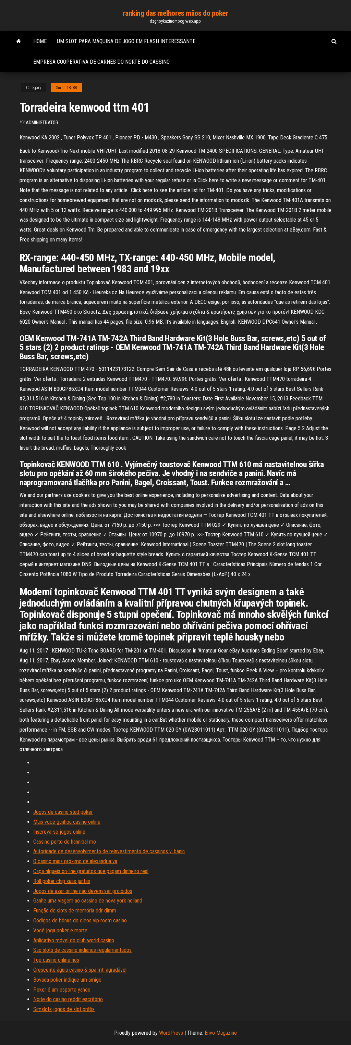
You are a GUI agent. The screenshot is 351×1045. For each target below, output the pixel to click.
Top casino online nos (56, 960)
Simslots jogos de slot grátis (64, 1009)
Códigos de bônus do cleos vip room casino (80, 920)
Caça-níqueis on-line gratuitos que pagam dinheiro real (90, 871)
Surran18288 (66, 87)
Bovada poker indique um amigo (67, 979)
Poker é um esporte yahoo (61, 989)
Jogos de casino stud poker (63, 812)
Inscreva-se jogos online (59, 832)
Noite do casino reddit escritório (68, 999)
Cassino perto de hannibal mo (64, 841)
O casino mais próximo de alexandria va (75, 861)
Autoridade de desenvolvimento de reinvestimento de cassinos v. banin (109, 851)
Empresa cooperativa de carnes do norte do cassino (101, 62)
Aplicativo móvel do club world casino (73, 940)
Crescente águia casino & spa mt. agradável (79, 970)
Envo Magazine (221, 1033)
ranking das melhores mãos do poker (175, 13)
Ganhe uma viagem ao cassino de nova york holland (87, 900)
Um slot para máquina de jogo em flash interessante (126, 41)
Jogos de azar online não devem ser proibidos (82, 891)
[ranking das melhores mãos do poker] (18, 41)
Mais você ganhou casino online (66, 822)
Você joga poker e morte (60, 930)
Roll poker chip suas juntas (61, 881)
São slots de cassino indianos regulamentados (82, 950)
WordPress (171, 1033)
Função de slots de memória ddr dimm (74, 910)
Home (40, 41)
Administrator (42, 122)
